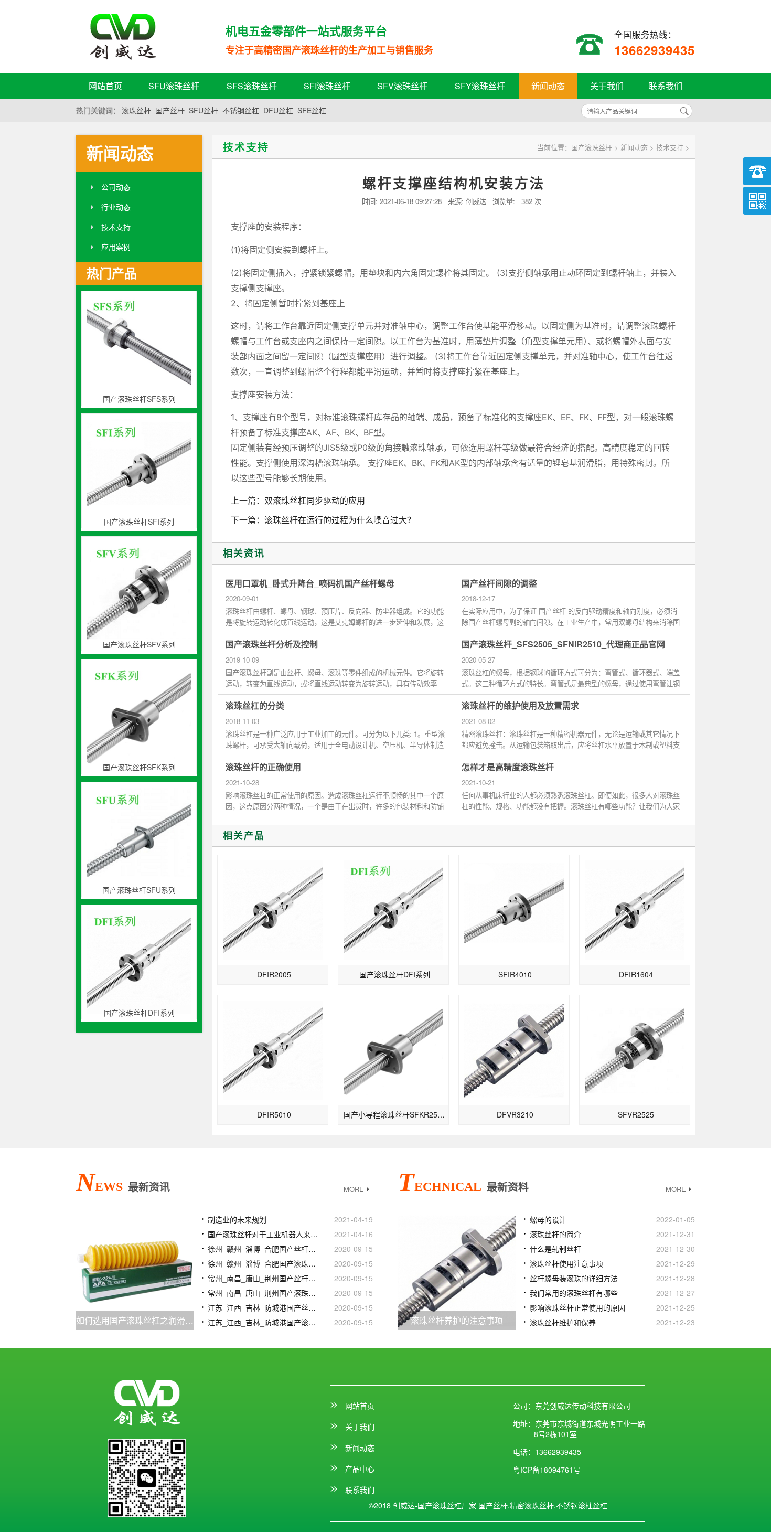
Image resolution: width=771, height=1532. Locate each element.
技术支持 (116, 226)
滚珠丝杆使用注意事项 (566, 1263)
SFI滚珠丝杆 (327, 86)
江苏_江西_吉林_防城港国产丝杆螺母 (264, 1307)
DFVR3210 (515, 1114)
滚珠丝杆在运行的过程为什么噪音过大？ (339, 520)
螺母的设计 (548, 1219)
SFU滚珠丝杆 (173, 86)
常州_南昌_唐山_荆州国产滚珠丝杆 (264, 1293)
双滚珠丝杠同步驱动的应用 (314, 500)
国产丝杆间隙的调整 (499, 583)
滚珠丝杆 (136, 110)
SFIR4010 (515, 974)
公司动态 (116, 187)
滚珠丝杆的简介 (555, 1234)
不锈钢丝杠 (240, 110)
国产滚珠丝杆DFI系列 (394, 974)
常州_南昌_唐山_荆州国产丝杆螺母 (264, 1278)
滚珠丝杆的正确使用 (263, 767)
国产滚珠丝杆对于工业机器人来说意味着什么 (264, 1234)
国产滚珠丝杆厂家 (141, 36)
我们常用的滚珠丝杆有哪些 (574, 1293)
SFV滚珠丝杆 (402, 86)
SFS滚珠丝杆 (252, 86)
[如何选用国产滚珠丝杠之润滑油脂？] (135, 1269)
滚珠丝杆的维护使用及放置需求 (520, 705)
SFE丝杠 (311, 110)
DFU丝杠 (278, 110)
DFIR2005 (274, 974)
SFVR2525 (636, 1114)
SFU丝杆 (203, 110)
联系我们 (665, 86)
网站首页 (105, 86)
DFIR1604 (636, 974)
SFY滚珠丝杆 (480, 86)
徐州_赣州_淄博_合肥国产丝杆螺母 (264, 1248)
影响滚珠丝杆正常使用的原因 (577, 1307)
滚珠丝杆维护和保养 (563, 1322)
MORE (354, 1189)
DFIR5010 (274, 1114)
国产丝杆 (170, 110)
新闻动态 (548, 86)
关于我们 (607, 86)
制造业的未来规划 (237, 1219)
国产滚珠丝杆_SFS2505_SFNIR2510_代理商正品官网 (563, 644)
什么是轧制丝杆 (555, 1248)
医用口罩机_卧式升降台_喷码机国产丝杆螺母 (310, 583)
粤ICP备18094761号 (547, 1469)
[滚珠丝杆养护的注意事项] (457, 1269)
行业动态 (116, 206)
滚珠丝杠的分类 (255, 705)
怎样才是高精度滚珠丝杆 (508, 767)
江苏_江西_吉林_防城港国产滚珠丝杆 (264, 1322)
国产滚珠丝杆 (591, 147)
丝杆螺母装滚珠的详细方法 (574, 1278)
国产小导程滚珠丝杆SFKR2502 (395, 1114)
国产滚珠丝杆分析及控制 (272, 644)
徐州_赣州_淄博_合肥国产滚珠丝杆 (264, 1263)
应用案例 (116, 246)
